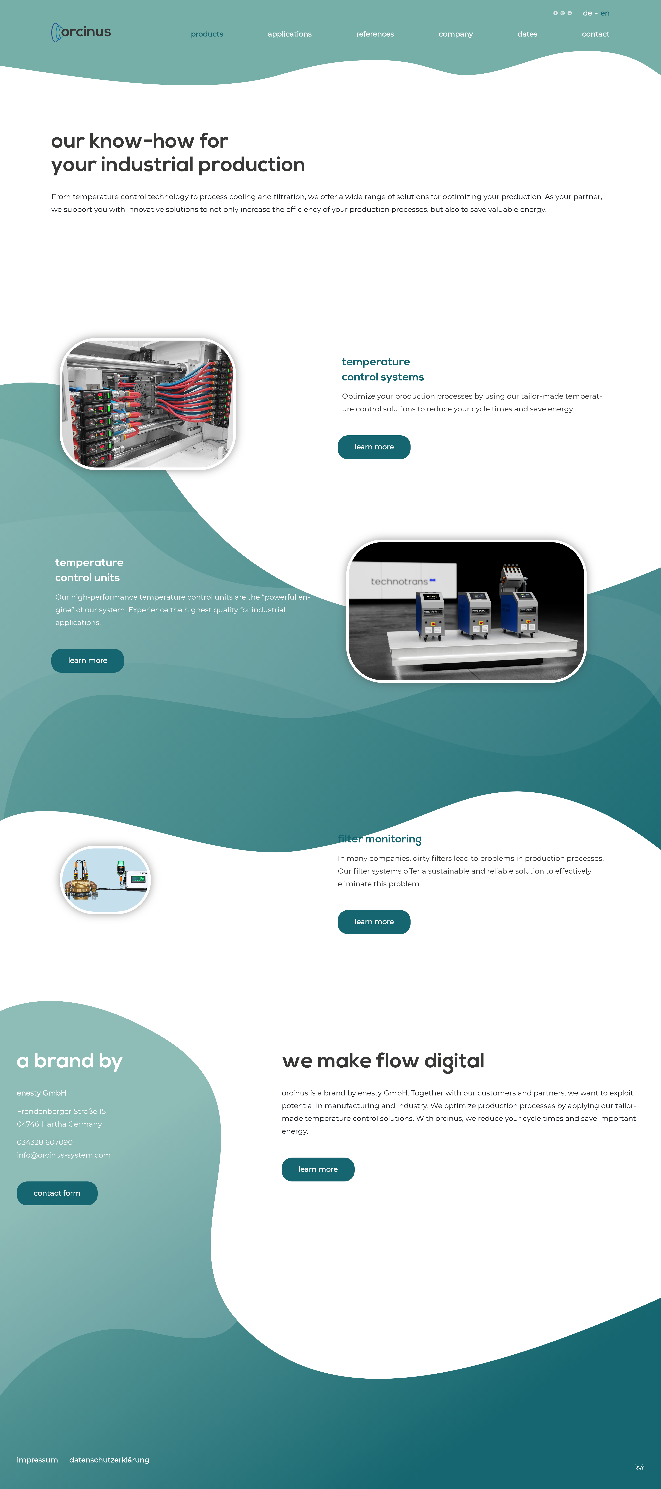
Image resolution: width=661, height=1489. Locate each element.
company (456, 34)
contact (596, 34)
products (207, 34)
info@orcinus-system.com (64, 1155)
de (587, 13)
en (605, 13)
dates (527, 34)
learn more (374, 447)
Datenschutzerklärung (109, 1460)
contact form (57, 1193)
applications (290, 34)
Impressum (37, 1460)
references (375, 34)
